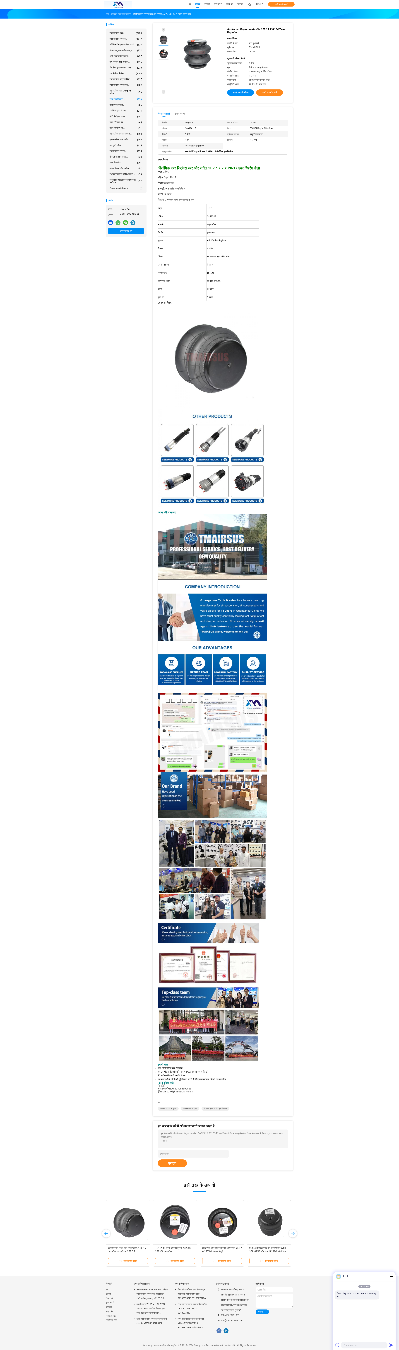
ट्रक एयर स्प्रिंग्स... (126, 99)
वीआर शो (109, 1298)
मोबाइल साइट (111, 1315)
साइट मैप (109, 1311)
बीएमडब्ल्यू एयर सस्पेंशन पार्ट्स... (126, 50)
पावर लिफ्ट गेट (126, 162)
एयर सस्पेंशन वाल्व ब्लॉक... (126, 139)
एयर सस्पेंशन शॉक (182, 1284)
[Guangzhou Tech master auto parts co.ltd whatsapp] (117, 222)
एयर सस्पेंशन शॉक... (126, 33)
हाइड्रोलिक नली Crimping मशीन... (126, 92)
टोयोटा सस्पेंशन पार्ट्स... (126, 157)
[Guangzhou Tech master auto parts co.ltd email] (110, 222)
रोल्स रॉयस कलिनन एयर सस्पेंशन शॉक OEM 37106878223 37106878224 (192, 1308)
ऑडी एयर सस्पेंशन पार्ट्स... (126, 56)
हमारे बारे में (110, 1302)
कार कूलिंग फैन (126, 145)
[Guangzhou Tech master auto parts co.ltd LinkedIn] (226, 1330)
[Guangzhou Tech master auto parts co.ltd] (118, 4)
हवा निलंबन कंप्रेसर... (126, 73)
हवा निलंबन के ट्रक (190, 1109)
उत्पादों (108, 1294)
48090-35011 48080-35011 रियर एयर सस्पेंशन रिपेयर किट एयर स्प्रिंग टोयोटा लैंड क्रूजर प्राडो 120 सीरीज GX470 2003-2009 (152, 1294)
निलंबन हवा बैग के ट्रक (168, 1109)
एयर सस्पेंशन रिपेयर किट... (126, 85)
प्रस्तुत (172, 1163)
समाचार (109, 1307)
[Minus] (391, 1276)
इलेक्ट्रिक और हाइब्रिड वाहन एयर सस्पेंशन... (126, 181)
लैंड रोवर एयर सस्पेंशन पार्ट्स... (126, 67)
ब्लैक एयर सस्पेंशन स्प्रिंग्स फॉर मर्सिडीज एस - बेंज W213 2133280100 (152, 1321)
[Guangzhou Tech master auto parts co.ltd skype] (132, 222)
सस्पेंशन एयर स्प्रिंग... (126, 151)
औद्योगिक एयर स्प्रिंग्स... (126, 110)
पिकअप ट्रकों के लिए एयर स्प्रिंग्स (215, 1109)
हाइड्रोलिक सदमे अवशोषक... (126, 133)
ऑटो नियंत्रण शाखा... (126, 116)
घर (107, 1289)
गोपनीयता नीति (111, 1320)
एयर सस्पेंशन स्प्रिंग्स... (126, 39)
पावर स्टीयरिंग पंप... (126, 122)
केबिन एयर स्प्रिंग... (126, 105)
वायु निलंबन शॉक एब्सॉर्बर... (126, 62)
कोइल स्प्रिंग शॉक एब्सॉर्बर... (126, 168)
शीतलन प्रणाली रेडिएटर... (126, 188)
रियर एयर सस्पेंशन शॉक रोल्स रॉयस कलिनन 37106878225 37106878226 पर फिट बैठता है (191, 1323)
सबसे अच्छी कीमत (241, 92)
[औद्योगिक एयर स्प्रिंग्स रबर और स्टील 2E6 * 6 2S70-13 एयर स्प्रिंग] (222, 1222)
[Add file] (337, 1345)
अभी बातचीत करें (281, 4)
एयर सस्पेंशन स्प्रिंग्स (142, 1284)
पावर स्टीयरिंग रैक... (126, 128)
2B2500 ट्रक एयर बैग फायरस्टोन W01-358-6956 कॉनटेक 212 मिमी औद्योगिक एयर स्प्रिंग (268, 1251)
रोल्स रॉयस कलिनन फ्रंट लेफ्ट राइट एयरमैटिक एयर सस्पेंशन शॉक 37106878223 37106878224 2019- (192, 1294)
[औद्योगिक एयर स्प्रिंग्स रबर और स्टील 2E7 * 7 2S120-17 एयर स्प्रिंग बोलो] (197, 54)
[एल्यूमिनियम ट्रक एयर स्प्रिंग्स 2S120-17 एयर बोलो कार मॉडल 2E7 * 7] (128, 1222)
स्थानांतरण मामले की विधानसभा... (126, 174)
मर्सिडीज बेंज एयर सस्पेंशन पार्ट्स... (126, 44)
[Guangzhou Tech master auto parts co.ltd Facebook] (218, 1330)
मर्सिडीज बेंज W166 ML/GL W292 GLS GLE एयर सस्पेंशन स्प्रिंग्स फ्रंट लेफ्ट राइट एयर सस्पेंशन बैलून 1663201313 (151, 1309)
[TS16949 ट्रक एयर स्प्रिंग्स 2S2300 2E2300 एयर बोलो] (175, 1222)
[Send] (391, 1345)
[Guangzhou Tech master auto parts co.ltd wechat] (125, 222)
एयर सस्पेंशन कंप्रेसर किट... (126, 79)
